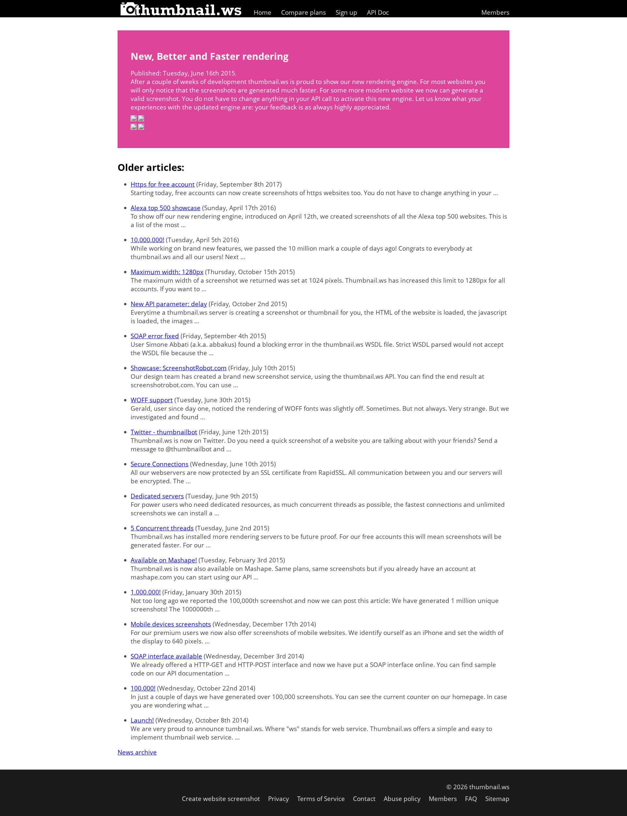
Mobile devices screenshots (171, 624)
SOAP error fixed (155, 336)
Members (495, 12)
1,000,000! (146, 592)
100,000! (143, 688)
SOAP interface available (166, 656)
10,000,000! (147, 240)
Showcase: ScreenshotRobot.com (179, 368)
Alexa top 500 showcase (166, 208)
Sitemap (497, 798)
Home (262, 12)
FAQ (471, 798)
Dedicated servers (157, 496)
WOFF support (152, 400)
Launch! (142, 720)
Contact (364, 798)
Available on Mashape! (164, 560)
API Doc (378, 12)
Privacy (278, 798)
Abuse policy (402, 798)
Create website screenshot (221, 798)
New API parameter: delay (169, 304)
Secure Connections (159, 464)
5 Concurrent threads (162, 528)
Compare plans (303, 12)
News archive (137, 752)
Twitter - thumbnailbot (164, 432)
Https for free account (163, 184)
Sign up (346, 12)
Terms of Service (321, 798)
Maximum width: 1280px (167, 272)
